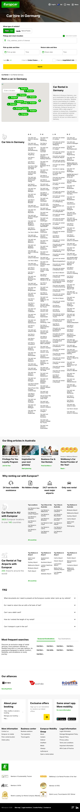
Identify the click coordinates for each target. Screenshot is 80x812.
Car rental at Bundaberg (50, 650)
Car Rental (5, 75)
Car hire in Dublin (50, 646)
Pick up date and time (11, 47)
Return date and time (49, 47)
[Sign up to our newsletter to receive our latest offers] (47, 717)
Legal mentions (27, 807)
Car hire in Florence (60, 646)
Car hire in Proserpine (70, 650)
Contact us (47, 807)
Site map (17, 807)
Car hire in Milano (40, 646)
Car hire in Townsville (60, 650)
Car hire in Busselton (70, 646)
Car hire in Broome (40, 650)
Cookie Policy (37, 807)
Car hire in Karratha (40, 654)
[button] (39, 100)
